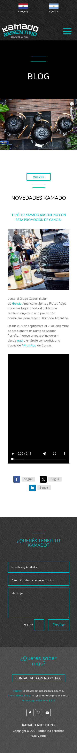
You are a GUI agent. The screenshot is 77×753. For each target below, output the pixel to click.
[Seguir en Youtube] (47, 712)
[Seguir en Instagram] (38, 712)
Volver (38, 177)
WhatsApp (29, 345)
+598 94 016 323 (45, 700)
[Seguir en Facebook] (16, 479)
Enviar (58, 625)
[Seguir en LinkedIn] (32, 488)
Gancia (17, 303)
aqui (20, 340)
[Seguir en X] (43, 479)
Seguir (28, 479)
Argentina (53, 11)
